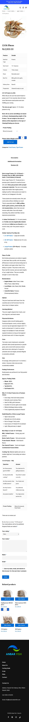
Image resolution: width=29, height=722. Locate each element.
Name (4, 554)
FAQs (3, 674)
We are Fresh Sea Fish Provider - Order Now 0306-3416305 (14, 2)
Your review (6, 539)
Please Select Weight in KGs (10, 138)
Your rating (6, 531)
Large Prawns (8, 246)
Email (4, 561)
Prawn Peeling (7, 127)
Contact (4, 677)
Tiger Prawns (20, 11)
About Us (5, 665)
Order (4, 671)
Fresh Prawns (10, 11)
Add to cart (10, 142)
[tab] (14, 157)
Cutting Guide (6, 668)
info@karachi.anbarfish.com (13, 699)
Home (3, 11)
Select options (21, 599)
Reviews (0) (14, 165)
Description (14, 158)
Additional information (14, 161)
